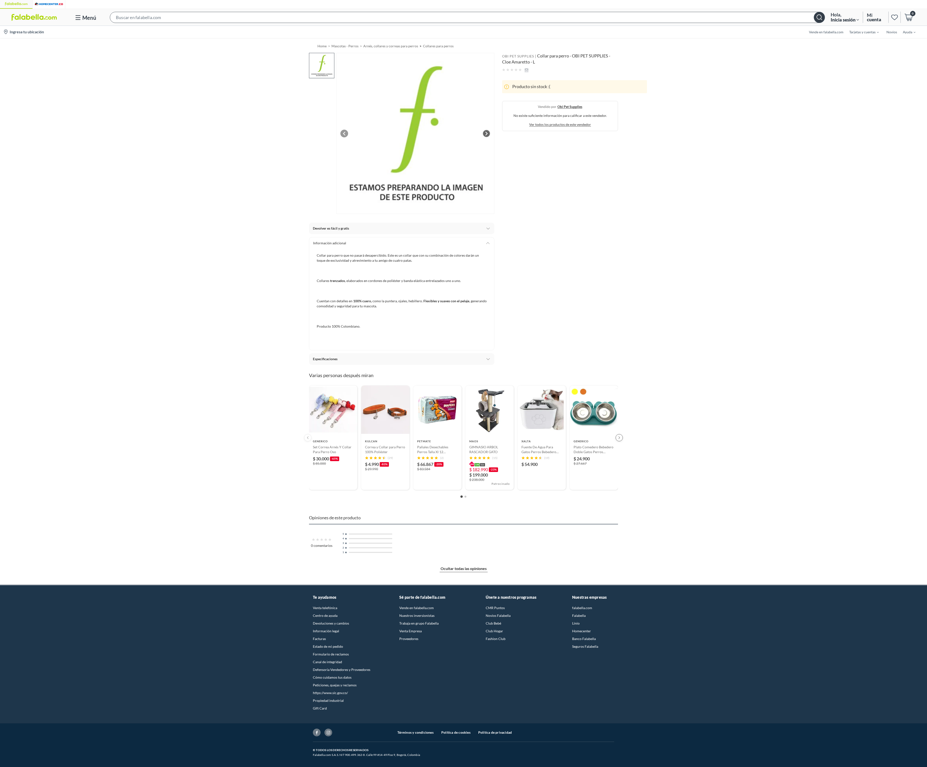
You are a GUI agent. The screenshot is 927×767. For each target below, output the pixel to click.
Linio (576, 623)
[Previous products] (307, 437)
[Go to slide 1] (461, 497)
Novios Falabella (498, 615)
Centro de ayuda (325, 615)
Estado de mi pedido (328, 646)
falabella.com (582, 608)
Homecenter (581, 631)
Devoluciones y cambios (331, 623)
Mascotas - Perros (344, 46)
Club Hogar (494, 631)
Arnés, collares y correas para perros (390, 46)
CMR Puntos (495, 608)
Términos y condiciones (415, 732)
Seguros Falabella (585, 646)
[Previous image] (344, 133)
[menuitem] (861, 32)
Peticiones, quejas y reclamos (335, 685)
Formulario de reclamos (331, 654)
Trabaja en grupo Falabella (419, 623)
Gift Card (320, 708)
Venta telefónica (325, 608)
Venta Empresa (410, 631)
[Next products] (619, 437)
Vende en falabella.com (416, 608)
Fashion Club (496, 639)
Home (322, 46)
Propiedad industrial (328, 700)
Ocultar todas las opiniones (464, 568)
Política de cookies (456, 732)
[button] (467, 17)
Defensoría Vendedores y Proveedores (341, 670)
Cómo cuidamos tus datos (332, 677)
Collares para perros (438, 46)
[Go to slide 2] (465, 497)
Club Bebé (493, 623)
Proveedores (408, 639)
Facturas (319, 639)
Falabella (579, 615)
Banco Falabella (584, 639)
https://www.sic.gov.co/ (330, 693)
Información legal (326, 631)
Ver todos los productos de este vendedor (560, 124)
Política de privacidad (495, 732)
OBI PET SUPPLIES (518, 56)
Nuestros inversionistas (417, 615)
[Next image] (486, 133)
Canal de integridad (327, 662)
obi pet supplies (569, 107)
